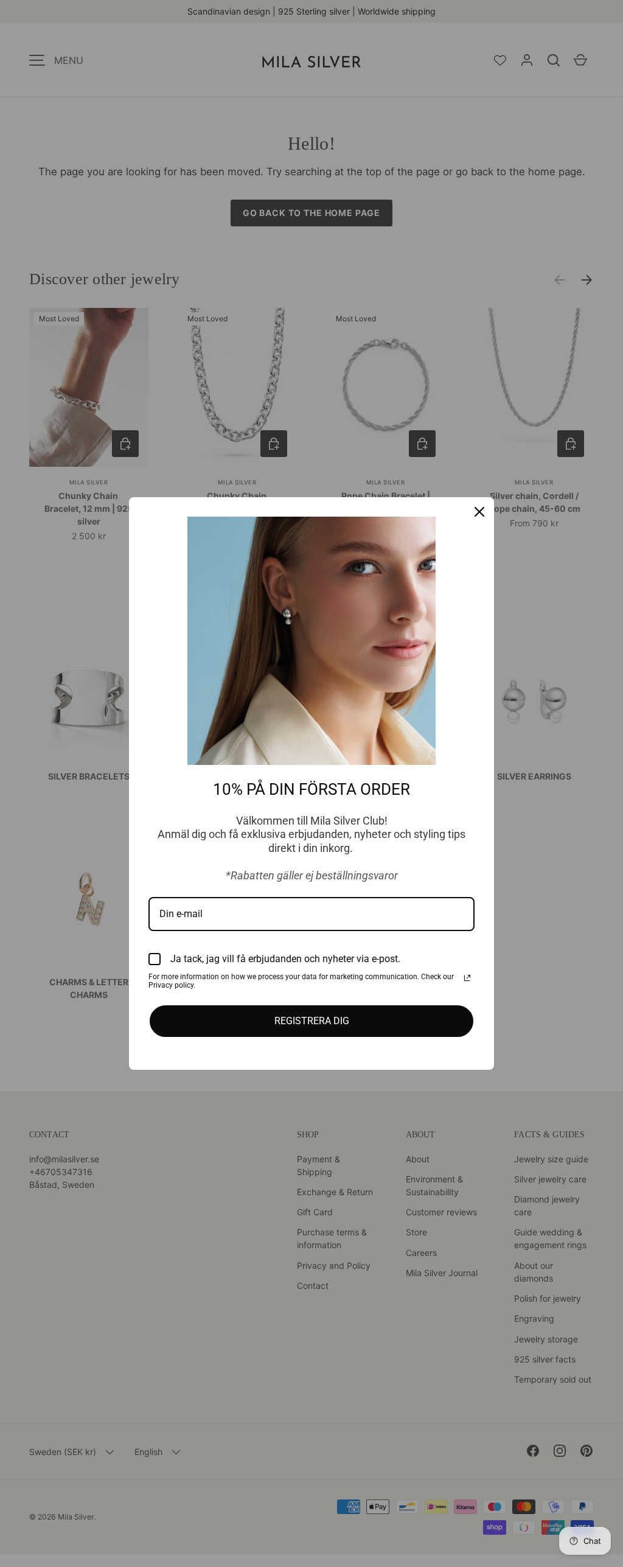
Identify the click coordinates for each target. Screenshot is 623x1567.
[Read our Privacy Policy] (467, 978)
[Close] (479, 511)
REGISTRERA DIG (311, 1021)
